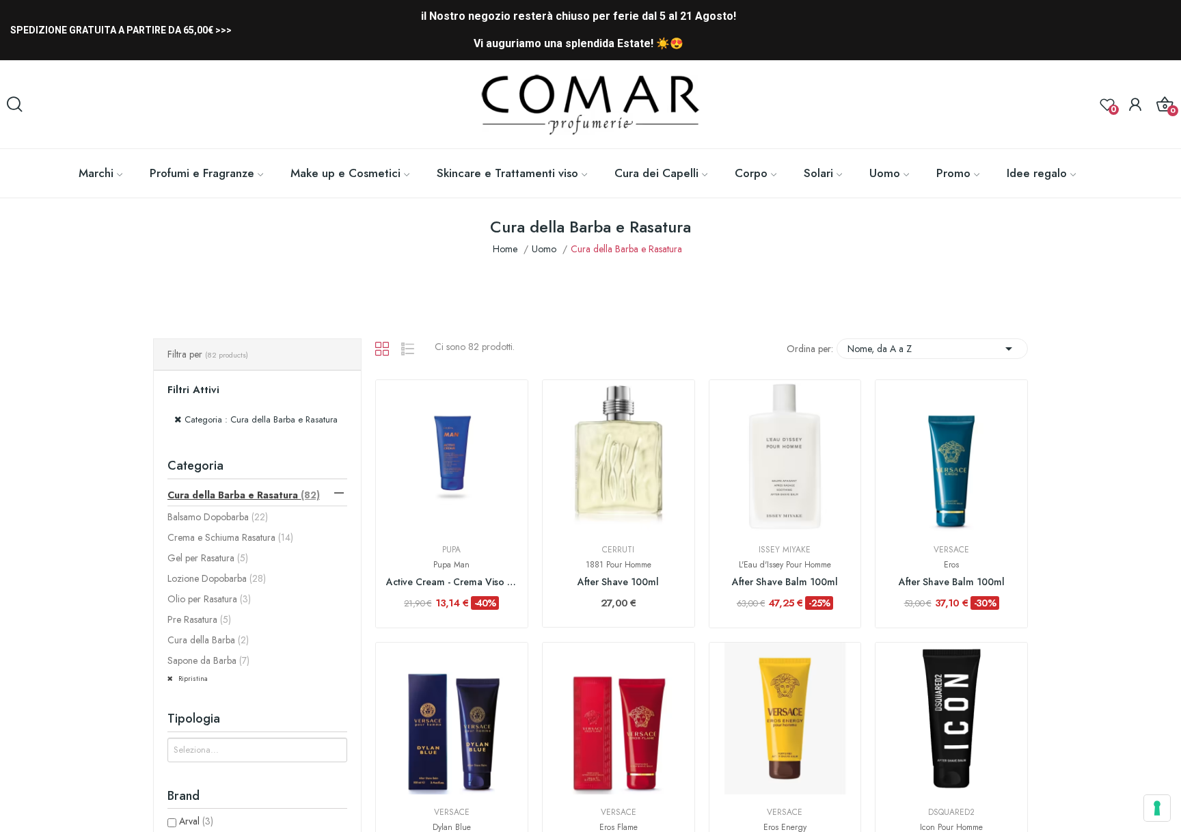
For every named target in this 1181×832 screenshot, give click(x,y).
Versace (951, 550)
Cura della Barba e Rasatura (243, 495)
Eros (951, 565)
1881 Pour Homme (618, 565)
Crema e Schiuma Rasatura (230, 537)
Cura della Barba (208, 640)
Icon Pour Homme (951, 827)
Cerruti (618, 550)
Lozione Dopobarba (216, 578)
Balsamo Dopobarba (217, 517)
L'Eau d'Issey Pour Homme (785, 565)
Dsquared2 (951, 812)
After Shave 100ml (618, 582)
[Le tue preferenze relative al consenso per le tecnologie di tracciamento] (1157, 808)
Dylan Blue (452, 827)
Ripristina (192, 678)
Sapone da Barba (208, 660)
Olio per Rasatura (209, 599)
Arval (196, 821)
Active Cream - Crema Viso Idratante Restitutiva (451, 582)
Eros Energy (784, 827)
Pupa (451, 550)
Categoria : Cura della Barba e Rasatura (261, 419)
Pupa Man (451, 565)
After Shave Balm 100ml (785, 582)
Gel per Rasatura (207, 558)
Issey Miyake (785, 550)
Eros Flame (618, 827)
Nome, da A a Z (932, 348)
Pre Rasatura (199, 619)
